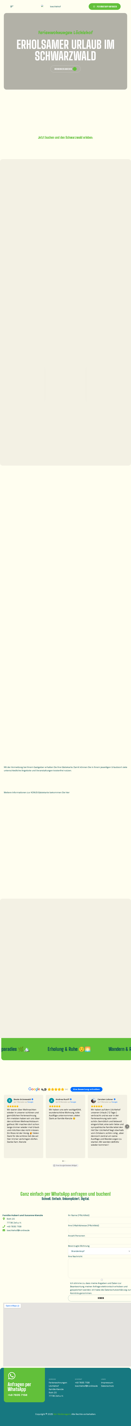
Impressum (107, 1382)
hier (68, 792)
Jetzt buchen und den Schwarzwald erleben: (65, 137)
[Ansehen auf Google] (51, 1100)
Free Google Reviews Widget (66, 1165)
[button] (4, 1126)
